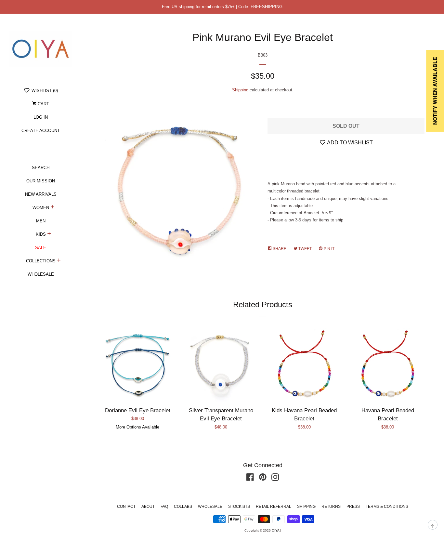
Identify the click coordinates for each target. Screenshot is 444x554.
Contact (126, 506)
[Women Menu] (52, 207)
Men (41, 220)
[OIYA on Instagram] (275, 478)
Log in (40, 117)
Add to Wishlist (349, 142)
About (148, 506)
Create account (40, 130)
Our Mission (40, 180)
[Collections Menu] (59, 261)
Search (40, 167)
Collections (41, 260)
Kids (41, 234)
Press (353, 506)
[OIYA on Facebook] (250, 478)
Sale (40, 247)
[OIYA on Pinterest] (263, 478)
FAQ (164, 506)
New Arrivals (41, 194)
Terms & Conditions (387, 506)
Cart (42, 103)
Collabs (183, 506)
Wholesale (41, 274)
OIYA (275, 530)
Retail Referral (273, 506)
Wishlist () (44, 90)
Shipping (240, 89)
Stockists (239, 506)
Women (41, 207)
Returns (331, 506)
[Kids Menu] (49, 234)
